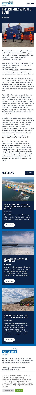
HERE (24, 158)
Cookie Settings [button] (8, 390)
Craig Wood (28, 95)
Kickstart (15, 70)
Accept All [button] (19, 390)
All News (29, 173)
